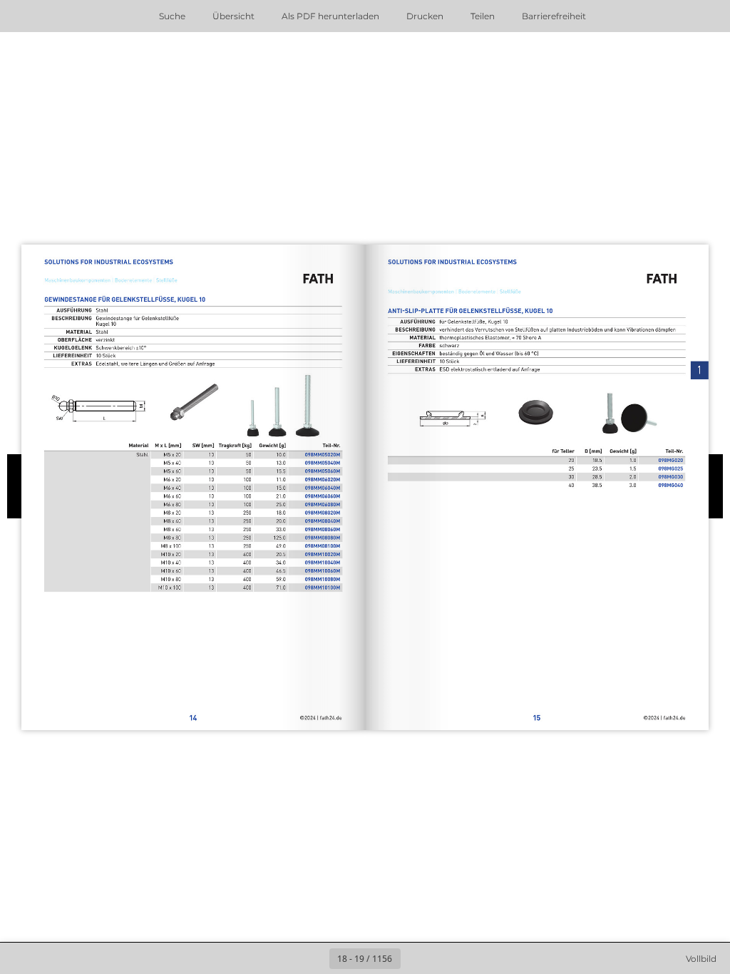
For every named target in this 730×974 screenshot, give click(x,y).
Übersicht (233, 16)
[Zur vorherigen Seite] (313, 958)
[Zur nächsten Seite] (416, 958)
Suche (172, 16)
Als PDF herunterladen (330, 16)
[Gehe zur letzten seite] (447, 958)
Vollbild (701, 958)
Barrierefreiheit (554, 16)
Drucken (424, 16)
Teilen (483, 16)
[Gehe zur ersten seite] (282, 958)
